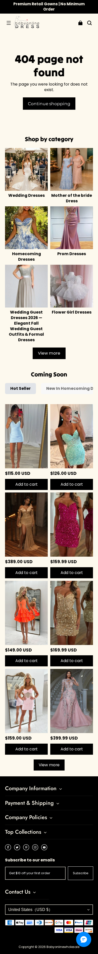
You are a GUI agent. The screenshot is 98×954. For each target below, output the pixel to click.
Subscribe (80, 873)
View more (49, 353)
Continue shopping (49, 103)
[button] (8, 22)
